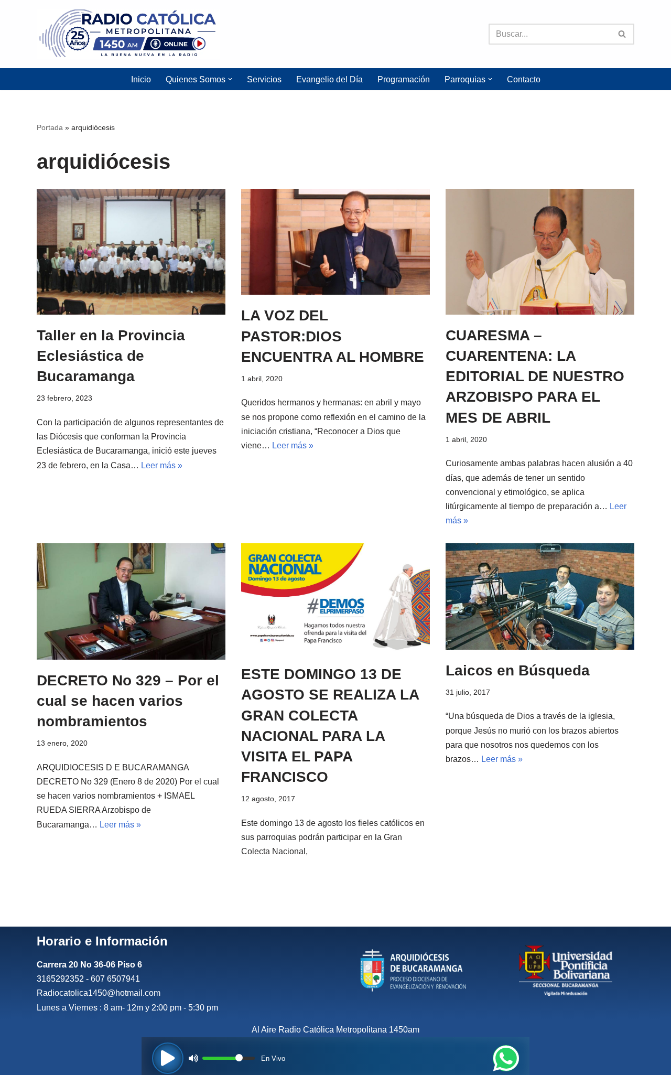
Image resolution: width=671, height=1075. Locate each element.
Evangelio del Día (329, 79)
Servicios (264, 79)
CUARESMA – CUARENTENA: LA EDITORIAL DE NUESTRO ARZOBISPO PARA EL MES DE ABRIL (535, 376)
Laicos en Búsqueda (518, 670)
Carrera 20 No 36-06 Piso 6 (89, 964)
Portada (50, 127)
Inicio (141, 79)
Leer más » (161, 465)
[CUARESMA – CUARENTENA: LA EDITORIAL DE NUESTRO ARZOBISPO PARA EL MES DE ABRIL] (540, 252)
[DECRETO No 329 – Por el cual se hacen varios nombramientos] (131, 601)
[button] (230, 79)
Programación (403, 79)
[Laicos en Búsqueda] (540, 596)
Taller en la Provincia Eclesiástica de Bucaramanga (111, 355)
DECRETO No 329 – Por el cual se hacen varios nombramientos (128, 700)
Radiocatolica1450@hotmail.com (98, 992)
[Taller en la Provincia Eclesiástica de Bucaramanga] (131, 252)
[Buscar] (622, 34)
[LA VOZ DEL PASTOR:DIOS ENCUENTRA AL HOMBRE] (335, 242)
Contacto (523, 79)
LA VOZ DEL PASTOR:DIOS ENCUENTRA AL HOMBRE (332, 335)
